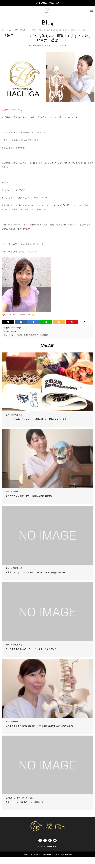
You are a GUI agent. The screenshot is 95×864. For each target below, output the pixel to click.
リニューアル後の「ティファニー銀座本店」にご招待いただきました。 (37, 419)
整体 (30, 335)
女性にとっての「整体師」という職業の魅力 (25, 802)
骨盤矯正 (45, 335)
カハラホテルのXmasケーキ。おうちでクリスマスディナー (32, 649)
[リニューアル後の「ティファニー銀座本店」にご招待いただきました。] (47, 381)
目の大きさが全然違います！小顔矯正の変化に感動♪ (29, 496)
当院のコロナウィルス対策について (18, 315)
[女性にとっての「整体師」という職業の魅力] (47, 765)
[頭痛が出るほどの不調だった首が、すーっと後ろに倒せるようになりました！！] (47, 688)
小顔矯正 (25, 335)
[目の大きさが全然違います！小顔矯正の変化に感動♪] (47, 458)
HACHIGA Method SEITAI (47, 854)
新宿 (34, 335)
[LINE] (46, 322)
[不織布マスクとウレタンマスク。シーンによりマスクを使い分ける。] (47, 535)
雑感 (20, 415)
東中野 (39, 335)
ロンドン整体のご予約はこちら (47, 3)
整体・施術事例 (35, 46)
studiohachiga (16, 328)
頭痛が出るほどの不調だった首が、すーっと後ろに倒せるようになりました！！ (41, 726)
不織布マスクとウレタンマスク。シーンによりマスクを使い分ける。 (36, 572)
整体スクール (11, 798)
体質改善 (19, 335)
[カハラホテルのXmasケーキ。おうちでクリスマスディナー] (47, 611)
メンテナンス (10, 335)
